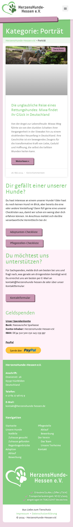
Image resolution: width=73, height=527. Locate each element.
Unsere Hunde (14, 429)
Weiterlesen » (22, 161)
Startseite (11, 425)
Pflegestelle (44, 425)
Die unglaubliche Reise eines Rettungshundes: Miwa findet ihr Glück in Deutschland (34, 110)
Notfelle (12, 433)
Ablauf (12, 453)
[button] (65, 8)
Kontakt (42, 449)
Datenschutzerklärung (44, 513)
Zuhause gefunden (18, 441)
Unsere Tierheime (51, 445)
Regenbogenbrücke (19, 445)
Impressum (22, 513)
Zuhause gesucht (18, 437)
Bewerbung (14, 457)
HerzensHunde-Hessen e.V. (21, 40)
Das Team (46, 441)
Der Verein (44, 437)
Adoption (11, 449)
